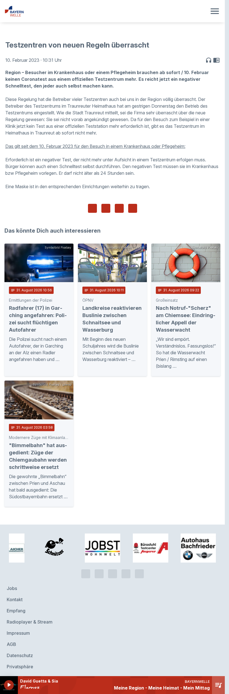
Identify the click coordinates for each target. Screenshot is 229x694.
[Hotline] (85, 568)
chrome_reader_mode (216, 60)
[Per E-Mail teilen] (132, 208)
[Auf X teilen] (105, 208)
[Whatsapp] (99, 568)
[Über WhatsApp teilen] (119, 208)
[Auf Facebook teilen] (92, 208)
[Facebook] (112, 568)
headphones (208, 60)
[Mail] (139, 568)
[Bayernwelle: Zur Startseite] (105, 11)
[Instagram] (125, 568)
